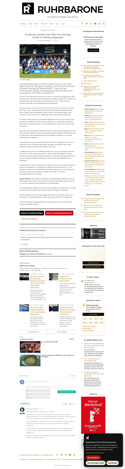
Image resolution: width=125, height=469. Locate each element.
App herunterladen (93, 263)
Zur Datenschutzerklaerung (94, 453)
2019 (101, 322)
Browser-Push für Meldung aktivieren (59, 213)
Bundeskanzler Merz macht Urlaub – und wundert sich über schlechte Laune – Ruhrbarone (95, 177)
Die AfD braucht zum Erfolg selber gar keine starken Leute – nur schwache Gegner (94, 117)
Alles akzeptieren (93, 458)
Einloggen (49, 254)
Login (63, 23)
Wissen (36, 23)
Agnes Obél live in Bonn (90, 81)
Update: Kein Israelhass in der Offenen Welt (66, 279)
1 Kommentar (55, 40)
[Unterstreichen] (32, 387)
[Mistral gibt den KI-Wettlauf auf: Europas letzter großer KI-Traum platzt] (54, 307)
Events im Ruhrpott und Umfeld (30, 455)
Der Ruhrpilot (87, 83)
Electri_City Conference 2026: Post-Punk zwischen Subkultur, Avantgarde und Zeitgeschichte (94, 67)
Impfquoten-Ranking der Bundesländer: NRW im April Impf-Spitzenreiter (94, 374)
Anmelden (73, 375)
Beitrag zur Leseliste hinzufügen (32, 213)
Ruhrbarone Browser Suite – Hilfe (72, 459)
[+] (49, 386)
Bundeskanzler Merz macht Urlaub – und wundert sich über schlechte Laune (93, 95)
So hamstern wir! (90, 282)
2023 (101, 319)
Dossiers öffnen (87, 328)
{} (46, 386)
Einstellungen (112, 463)
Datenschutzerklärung (37, 459)
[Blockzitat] (41, 387)
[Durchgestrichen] (34, 387)
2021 (90, 322)
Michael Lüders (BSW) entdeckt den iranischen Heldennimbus (93, 71)
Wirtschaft (44, 23)
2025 (90, 319)
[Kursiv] (30, 387)
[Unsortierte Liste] (39, 387)
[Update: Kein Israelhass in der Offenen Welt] (54, 276)
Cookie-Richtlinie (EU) (53, 459)
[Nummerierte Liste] (37, 387)
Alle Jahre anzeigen (88, 330)
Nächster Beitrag (62, 331)
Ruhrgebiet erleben (47, 455)
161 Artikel (24, 244)
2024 (96, 319)
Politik (30, 23)
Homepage (23, 23)
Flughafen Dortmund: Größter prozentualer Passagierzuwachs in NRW (93, 77)
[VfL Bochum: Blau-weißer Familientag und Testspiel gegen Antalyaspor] (24, 307)
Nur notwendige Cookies (95, 463)
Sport (57, 23)
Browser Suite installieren (93, 266)
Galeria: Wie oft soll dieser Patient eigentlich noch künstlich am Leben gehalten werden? (94, 345)
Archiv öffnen (93, 314)
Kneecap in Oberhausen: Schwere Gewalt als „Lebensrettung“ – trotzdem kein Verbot (93, 214)
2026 (85, 319)
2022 (85, 322)
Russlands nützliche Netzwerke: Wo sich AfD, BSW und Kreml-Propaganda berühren (94, 200)
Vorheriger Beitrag (33, 331)
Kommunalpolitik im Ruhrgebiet (32, 235)
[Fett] (27, 387)
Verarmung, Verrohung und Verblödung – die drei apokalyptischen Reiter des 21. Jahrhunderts (92, 88)
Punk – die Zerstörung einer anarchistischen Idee (92, 359)
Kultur (51, 23)
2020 (96, 322)
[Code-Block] (44, 387)
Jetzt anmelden (93, 50)
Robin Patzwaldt (32, 409)
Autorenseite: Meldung (29, 219)
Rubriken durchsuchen (89, 326)
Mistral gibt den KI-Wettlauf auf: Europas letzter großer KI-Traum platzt (93, 207)
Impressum (24, 459)
